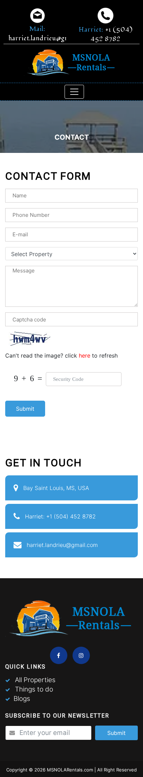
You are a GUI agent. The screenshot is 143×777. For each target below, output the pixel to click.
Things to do (34, 689)
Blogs (22, 699)
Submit (25, 408)
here (85, 355)
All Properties (35, 680)
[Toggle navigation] (74, 92)
